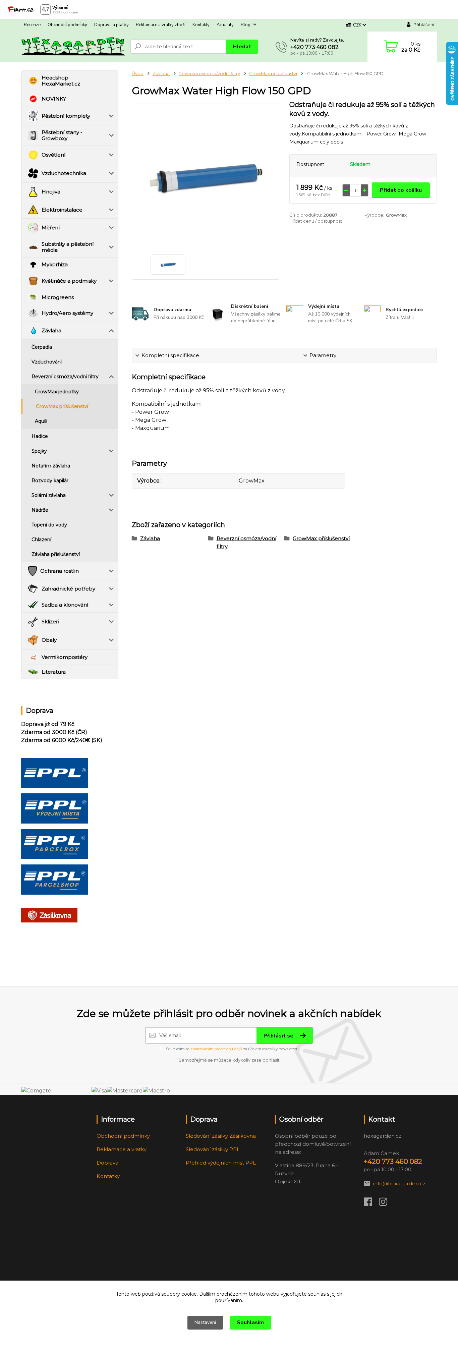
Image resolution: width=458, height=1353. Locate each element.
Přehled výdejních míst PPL (221, 1163)
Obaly (49, 640)
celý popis (331, 142)
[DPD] (54, 772)
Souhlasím (250, 1322)
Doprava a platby (111, 25)
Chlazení (41, 540)
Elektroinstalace (62, 210)
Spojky (39, 451)
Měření (51, 227)
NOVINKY (54, 99)
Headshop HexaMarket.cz (61, 80)
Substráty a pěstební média (68, 247)
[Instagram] (386, 1203)
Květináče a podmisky (69, 281)
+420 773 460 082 (314, 47)
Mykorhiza (55, 264)
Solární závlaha (49, 495)
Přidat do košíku (401, 190)
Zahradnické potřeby (68, 588)
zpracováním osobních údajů (216, 1049)
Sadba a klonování (65, 605)
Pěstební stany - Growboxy (62, 135)
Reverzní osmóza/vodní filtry (65, 377)
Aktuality (225, 25)
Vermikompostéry (65, 657)
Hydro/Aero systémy (67, 313)
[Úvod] (73, 46)
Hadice (40, 436)
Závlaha (51, 330)
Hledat (242, 46)
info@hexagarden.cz (399, 1183)
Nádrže (40, 510)
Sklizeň (50, 621)
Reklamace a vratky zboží (160, 25)
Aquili (41, 421)
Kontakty (201, 25)
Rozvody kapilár (50, 480)
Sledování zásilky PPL (213, 1149)
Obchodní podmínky (67, 25)
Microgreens (58, 297)
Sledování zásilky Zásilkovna (221, 1136)
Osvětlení (53, 155)
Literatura (54, 672)
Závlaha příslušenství (56, 554)
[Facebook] (371, 1203)
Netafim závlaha (51, 466)
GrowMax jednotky (57, 392)
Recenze (32, 25)
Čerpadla (42, 347)
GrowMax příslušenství (62, 406)
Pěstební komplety (66, 116)
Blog (245, 25)
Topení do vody (49, 525)
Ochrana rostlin (59, 571)
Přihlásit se (279, 1035)
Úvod (138, 73)
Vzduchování (47, 362)
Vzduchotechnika (64, 173)
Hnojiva (51, 191)
